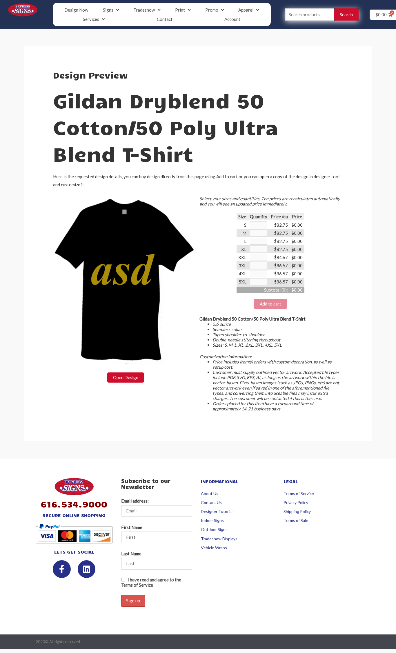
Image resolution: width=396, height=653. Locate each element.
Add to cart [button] (270, 303)
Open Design (125, 377)
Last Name (131, 553)
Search (346, 14)
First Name (131, 527)
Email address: (135, 500)
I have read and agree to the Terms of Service (151, 582)
